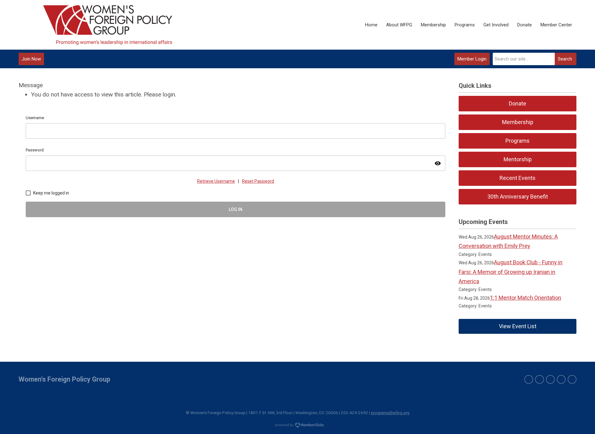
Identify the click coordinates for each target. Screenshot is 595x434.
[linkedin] (550, 379)
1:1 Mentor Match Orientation (525, 297)
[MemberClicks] (108, 25)
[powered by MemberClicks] (297, 425)
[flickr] (572, 379)
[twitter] (528, 379)
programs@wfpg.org (390, 412)
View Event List (517, 326)
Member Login (472, 59)
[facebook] (539, 379)
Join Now (31, 59)
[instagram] (561, 379)
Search (565, 59)
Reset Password (258, 181)
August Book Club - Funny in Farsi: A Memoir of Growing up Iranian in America (510, 271)
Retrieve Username (216, 181)
